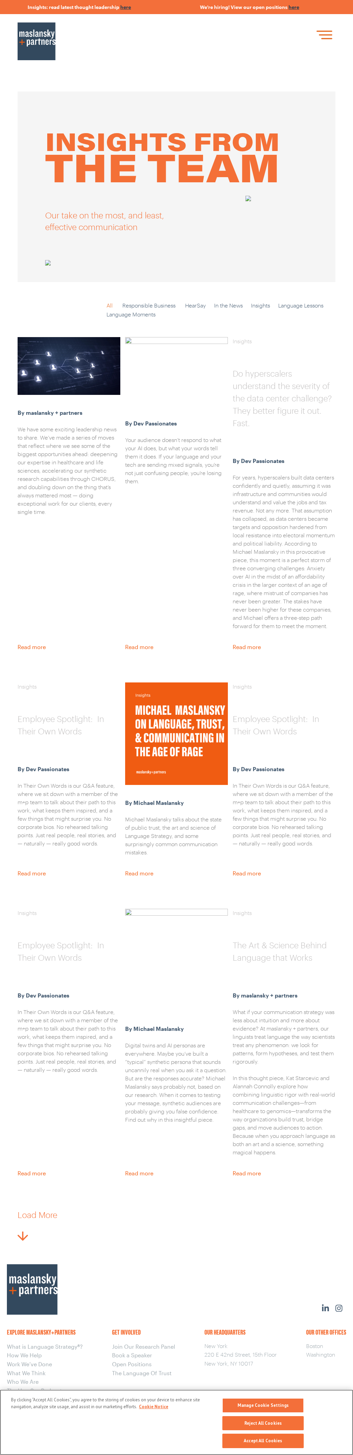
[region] (176, 1422)
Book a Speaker (132, 1355)
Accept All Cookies (263, 1441)
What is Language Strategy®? (45, 1346)
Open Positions (132, 1364)
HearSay (195, 305)
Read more (32, 647)
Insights (260, 305)
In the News (228, 305)
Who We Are (23, 1381)
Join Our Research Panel (143, 1346)
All (110, 305)
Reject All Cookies (263, 1423)
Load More (37, 1215)
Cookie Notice (153, 1407)
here (113, 7)
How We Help (24, 1355)
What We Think (26, 1373)
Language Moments (131, 314)
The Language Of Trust (142, 1373)
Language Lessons (300, 305)
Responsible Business (148, 305)
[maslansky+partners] (81, 32)
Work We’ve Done (29, 1364)
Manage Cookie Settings (263, 1405)
